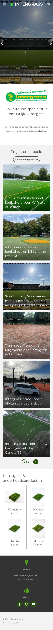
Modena (38, 541)
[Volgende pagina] (35, 461)
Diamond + (14, 509)
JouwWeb (15, 623)
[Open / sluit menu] (4, 4)
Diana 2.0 (38, 509)
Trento (15, 541)
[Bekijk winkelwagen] (48, 4)
